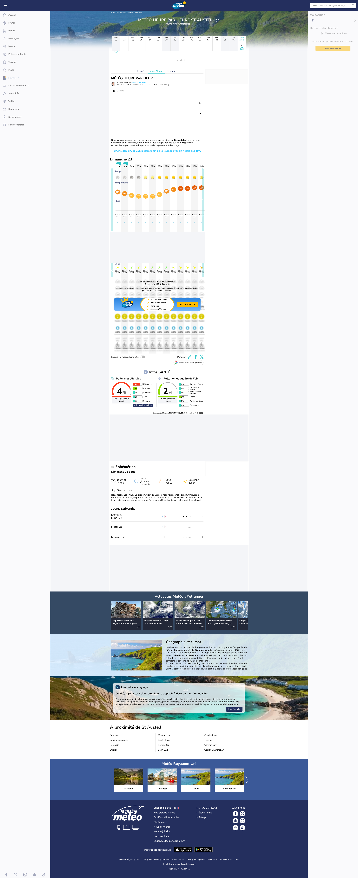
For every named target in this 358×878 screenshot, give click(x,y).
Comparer (172, 71)
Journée (141, 71)
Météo (112, 13)
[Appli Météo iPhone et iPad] (183, 850)
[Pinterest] (235, 827)
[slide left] (112, 199)
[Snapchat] (235, 820)
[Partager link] (189, 357)
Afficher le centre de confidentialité (180, 864)
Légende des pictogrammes (169, 841)
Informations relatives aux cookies (177, 859)
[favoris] (217, 20)
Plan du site (154, 859)
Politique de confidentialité (205, 859)
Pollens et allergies (128, 378)
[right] (246, 612)
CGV (145, 859)
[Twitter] (242, 813)
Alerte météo (161, 822)
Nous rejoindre (162, 831)
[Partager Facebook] (195, 357)
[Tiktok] (242, 827)
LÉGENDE (120, 91)
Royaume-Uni (120, 13)
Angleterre (130, 13)
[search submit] (353, 5)
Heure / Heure (156, 71)
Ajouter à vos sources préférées (190, 362)
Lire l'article (234, 709)
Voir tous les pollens (143, 405)
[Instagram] (242, 820)
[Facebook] (235, 813)
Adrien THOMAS (139, 82)
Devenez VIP (190, 304)
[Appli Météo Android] (203, 850)
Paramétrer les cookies (229, 859)
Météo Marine (204, 812)
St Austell (138, 13)
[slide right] (203, 199)
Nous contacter (162, 836)
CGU (138, 859)
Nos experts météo (164, 812)
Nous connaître (162, 826)
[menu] (6, 5)
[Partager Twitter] (201, 357)
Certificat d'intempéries (167, 817)
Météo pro (202, 817)
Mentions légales (126, 859)
